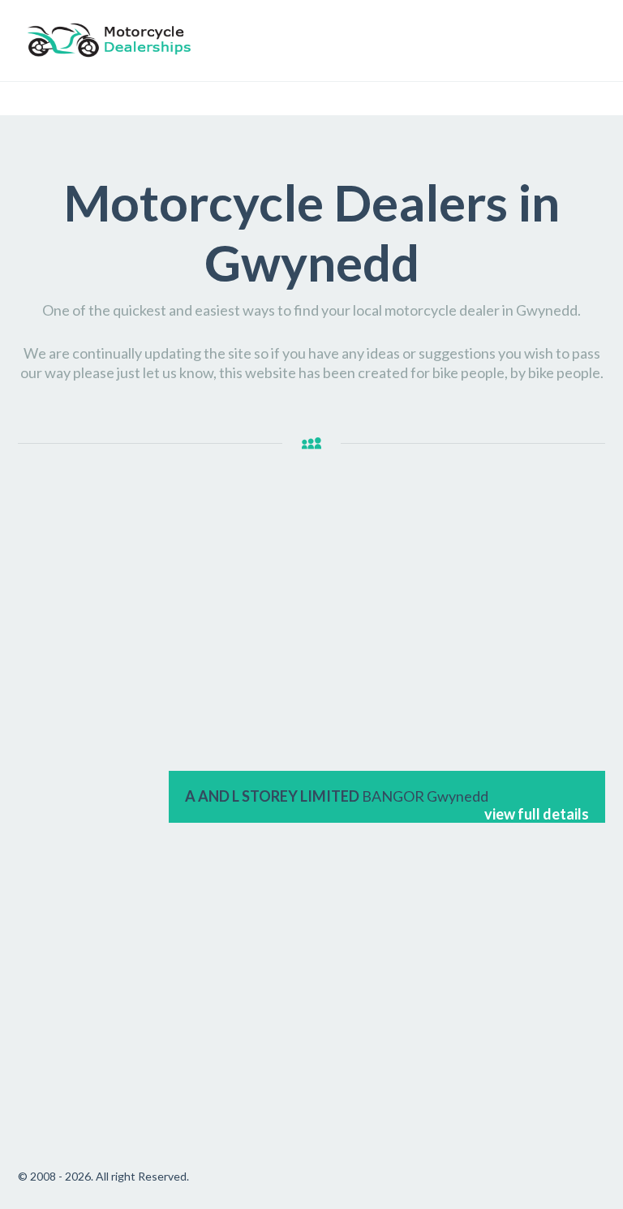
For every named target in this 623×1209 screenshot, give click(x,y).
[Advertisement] (85, 751)
